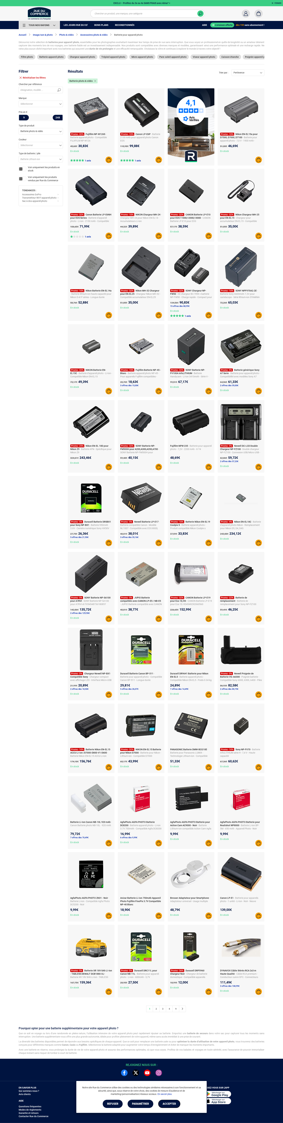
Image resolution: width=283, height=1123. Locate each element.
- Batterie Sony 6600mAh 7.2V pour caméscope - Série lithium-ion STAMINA (240, 293)
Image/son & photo (43, 35)
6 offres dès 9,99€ (128, 837)
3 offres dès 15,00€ (129, 385)
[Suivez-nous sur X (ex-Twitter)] (135, 1073)
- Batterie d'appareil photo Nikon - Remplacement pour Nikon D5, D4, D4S (240, 525)
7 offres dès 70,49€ (79, 837)
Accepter (169, 1103)
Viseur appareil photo (204, 57)
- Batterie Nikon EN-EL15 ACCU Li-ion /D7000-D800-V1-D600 (89, 756)
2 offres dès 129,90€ (80, 613)
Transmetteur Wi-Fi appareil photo (39, 197)
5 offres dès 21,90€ (79, 537)
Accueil (22, 35)
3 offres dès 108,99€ (229, 986)
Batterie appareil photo (51, 57)
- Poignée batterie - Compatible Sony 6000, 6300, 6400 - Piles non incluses (241, 680)
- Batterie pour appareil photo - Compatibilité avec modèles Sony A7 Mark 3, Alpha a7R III (240, 376)
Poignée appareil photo (257, 57)
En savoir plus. (165, 1094)
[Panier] (259, 13)
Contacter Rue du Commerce (33, 1116)
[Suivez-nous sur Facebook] (124, 1073)
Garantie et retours (28, 1113)
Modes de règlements (30, 1109)
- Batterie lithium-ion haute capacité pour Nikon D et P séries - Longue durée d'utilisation (90, 297)
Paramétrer (140, 1103)
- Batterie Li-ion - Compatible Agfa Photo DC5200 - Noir (90, 901)
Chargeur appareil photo (82, 57)
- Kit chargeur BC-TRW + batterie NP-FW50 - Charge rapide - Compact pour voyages (191, 297)
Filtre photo (27, 57)
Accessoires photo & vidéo (94, 35)
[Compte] (246, 13)
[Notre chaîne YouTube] (147, 1073)
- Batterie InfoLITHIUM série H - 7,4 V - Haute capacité (240, 752)
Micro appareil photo (142, 57)
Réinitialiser (34, 77)
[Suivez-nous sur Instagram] (158, 1073)
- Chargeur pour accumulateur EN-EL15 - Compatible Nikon (238, 221)
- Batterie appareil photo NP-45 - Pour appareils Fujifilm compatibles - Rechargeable (139, 376)
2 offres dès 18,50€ (79, 689)
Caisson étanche (230, 57)
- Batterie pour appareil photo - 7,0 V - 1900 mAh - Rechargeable (238, 140)
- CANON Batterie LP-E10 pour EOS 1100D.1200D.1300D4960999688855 (190, 221)
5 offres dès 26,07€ (129, 689)
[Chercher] (200, 13)
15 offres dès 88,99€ (179, 306)
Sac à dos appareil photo (34, 201)
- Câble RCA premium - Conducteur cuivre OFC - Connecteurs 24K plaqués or (239, 977)
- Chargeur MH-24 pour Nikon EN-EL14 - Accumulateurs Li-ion (140, 217)
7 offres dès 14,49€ (179, 689)
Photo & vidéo (66, 35)
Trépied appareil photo (113, 57)
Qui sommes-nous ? (29, 1091)
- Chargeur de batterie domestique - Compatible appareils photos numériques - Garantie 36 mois (189, 977)
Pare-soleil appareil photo (173, 57)
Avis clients (25, 1094)
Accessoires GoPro (31, 194)
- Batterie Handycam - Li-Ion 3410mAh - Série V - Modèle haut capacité (189, 376)
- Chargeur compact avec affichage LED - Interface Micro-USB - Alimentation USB (91, 680)
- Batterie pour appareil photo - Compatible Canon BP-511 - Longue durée (141, 676)
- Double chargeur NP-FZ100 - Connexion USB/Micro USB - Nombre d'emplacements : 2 (240, 452)
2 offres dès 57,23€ (229, 461)
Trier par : (223, 72)
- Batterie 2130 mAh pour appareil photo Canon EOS (140, 137)
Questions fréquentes (30, 1106)
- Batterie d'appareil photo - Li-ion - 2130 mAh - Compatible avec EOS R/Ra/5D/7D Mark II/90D (89, 221)
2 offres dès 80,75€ (229, 689)
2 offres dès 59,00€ (229, 385)
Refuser (112, 1103)
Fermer (277, 3)
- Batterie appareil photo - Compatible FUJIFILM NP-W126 (88, 137)
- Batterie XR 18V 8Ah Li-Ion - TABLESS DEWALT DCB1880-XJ (89, 977)
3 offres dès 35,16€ (129, 537)
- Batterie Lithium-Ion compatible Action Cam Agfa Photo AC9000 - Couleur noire (190, 828)
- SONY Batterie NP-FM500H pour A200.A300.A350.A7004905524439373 (140, 452)
